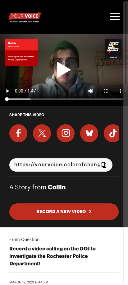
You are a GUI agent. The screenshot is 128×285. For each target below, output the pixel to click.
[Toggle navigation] (114, 16)
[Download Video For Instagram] (66, 133)
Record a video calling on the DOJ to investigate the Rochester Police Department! (52, 256)
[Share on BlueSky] (89, 133)
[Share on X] (42, 133)
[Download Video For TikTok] (113, 133)
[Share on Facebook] (18, 133)
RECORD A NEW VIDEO (61, 211)
